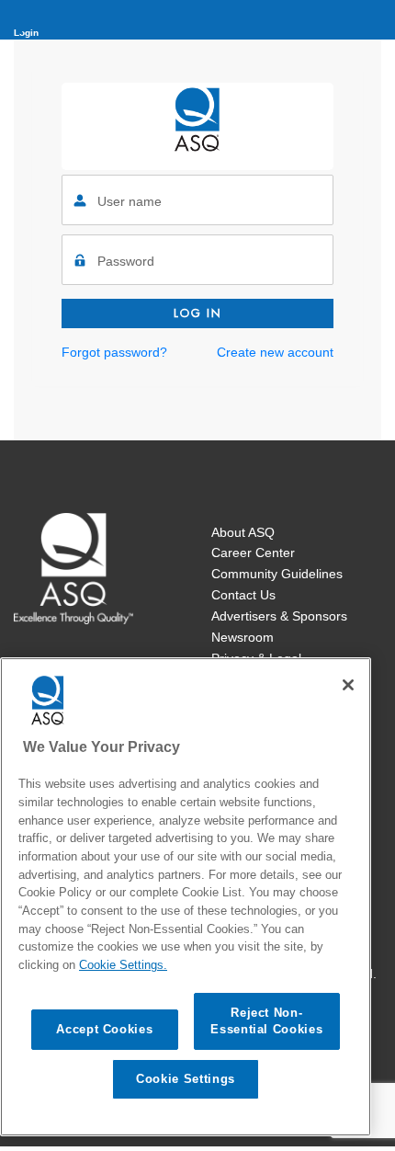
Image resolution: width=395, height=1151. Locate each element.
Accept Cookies (104, 1029)
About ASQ (243, 532)
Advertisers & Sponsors (279, 616)
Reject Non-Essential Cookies (266, 1021)
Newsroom (242, 637)
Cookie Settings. (123, 965)
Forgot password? (114, 352)
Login (26, 33)
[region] (185, 896)
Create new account (275, 352)
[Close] (348, 685)
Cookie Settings (185, 1079)
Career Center (253, 552)
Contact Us (243, 594)
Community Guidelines (277, 573)
